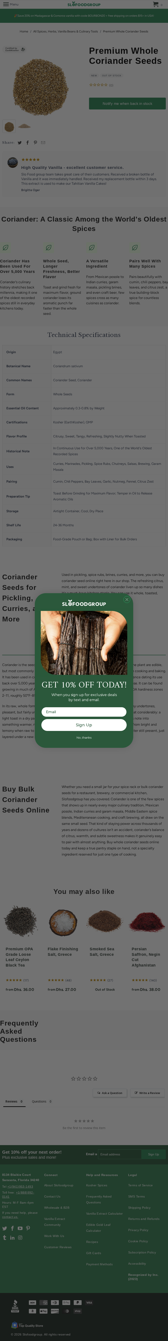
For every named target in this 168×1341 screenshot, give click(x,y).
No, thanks (84, 737)
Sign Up (84, 725)
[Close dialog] (127, 599)
